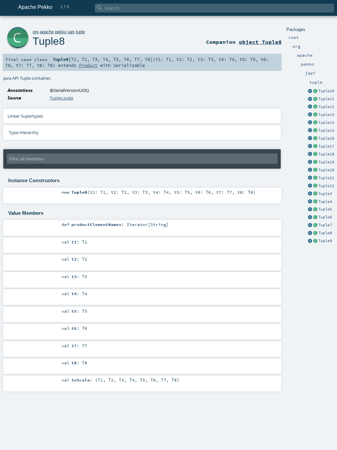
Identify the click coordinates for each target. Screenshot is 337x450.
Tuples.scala (61, 98)
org (36, 31)
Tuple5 (325, 209)
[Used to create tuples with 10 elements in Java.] (310, 91)
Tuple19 (326, 162)
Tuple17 (326, 146)
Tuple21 (326, 178)
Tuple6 (325, 217)
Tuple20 (326, 170)
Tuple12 (326, 106)
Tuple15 (326, 130)
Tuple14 (326, 122)
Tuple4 (325, 201)
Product (88, 65)
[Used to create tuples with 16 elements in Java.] (310, 138)
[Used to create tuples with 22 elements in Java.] (310, 186)
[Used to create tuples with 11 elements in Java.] (310, 99)
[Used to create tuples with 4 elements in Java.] (310, 202)
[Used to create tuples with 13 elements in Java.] (310, 115)
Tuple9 (325, 241)
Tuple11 (326, 99)
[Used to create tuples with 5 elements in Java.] (310, 209)
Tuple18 (326, 154)
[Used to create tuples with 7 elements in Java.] (310, 225)
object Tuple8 (260, 42)
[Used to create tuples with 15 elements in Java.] (310, 130)
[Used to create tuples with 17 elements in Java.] (310, 146)
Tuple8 (325, 233)
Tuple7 (325, 225)
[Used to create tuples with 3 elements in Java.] (310, 194)
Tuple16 (326, 138)
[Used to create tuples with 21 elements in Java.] (310, 178)
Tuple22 (326, 185)
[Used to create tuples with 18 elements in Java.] (310, 154)
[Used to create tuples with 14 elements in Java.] (310, 123)
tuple (80, 31)
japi (71, 31)
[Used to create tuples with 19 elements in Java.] (310, 162)
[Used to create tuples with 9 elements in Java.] (310, 241)
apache (47, 31)
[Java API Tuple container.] (315, 91)
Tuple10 (326, 91)
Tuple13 (326, 114)
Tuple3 (325, 193)
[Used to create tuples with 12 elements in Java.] (310, 107)
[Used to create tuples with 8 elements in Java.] (310, 233)
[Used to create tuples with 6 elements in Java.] (310, 217)
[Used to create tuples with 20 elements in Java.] (310, 170)
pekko (60, 31)
